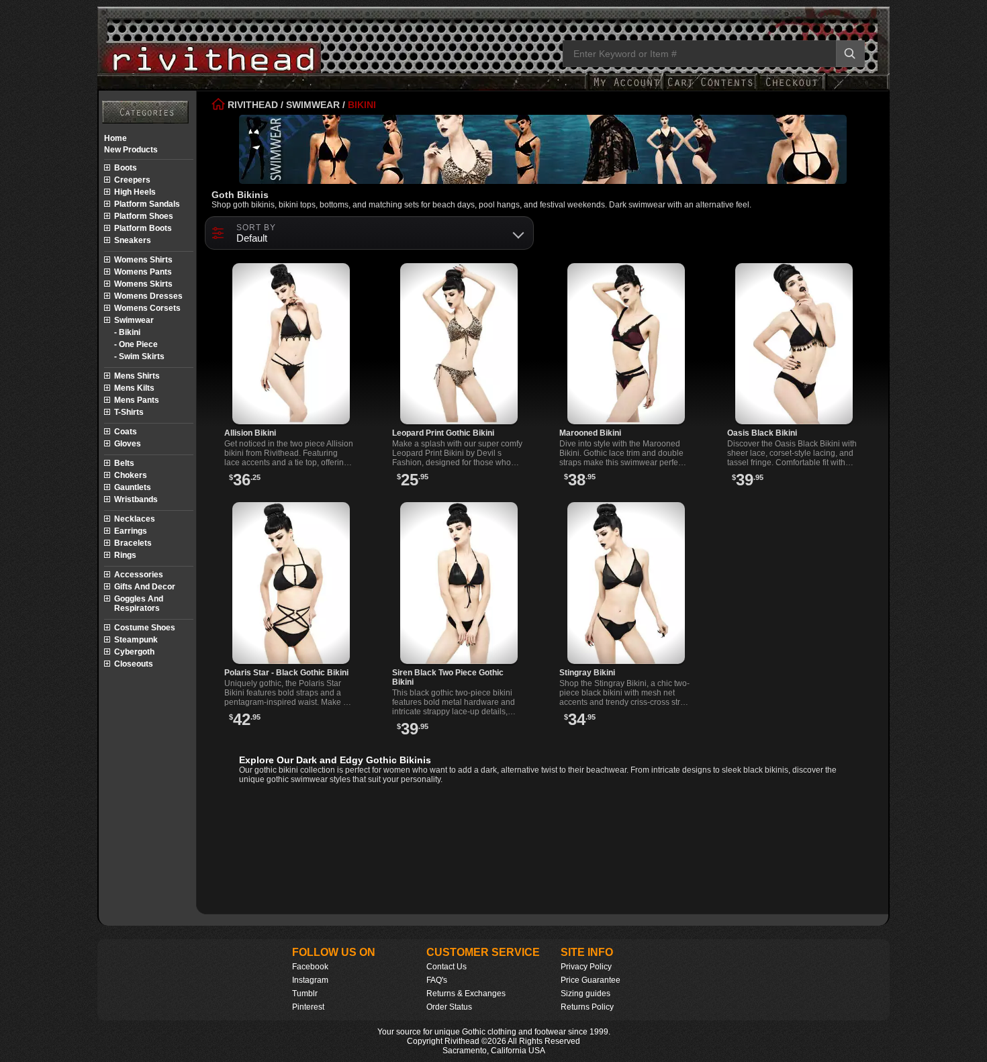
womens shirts (143, 259)
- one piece (136, 344)
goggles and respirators (138, 603)
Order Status (449, 1007)
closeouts (133, 664)
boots (125, 168)
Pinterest (308, 1007)
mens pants (136, 400)
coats (125, 431)
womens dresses (148, 296)
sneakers (132, 240)
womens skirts (143, 284)
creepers (132, 180)
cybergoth (134, 652)
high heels (135, 192)
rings (125, 555)
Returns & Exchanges (466, 993)
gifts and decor (144, 586)
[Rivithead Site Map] (145, 112)
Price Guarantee (590, 980)
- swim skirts (139, 356)
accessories (138, 574)
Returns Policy (587, 1007)
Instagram (310, 980)
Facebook (310, 966)
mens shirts (137, 376)
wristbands (136, 499)
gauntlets (132, 487)
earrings (130, 531)
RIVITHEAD (251, 104)
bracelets (133, 543)
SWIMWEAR (313, 104)
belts (124, 463)
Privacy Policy (586, 966)
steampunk (136, 639)
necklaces (134, 519)
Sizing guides (585, 993)
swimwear (134, 320)
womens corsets (147, 308)
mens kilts (134, 388)
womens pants (143, 272)
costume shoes (144, 627)
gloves (127, 443)
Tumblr (305, 993)
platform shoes (143, 216)
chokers (130, 475)
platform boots (143, 228)
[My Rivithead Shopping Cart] (710, 89)
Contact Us (446, 966)
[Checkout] (791, 89)
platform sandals (147, 204)
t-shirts (129, 412)
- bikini (127, 332)
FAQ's (436, 980)
